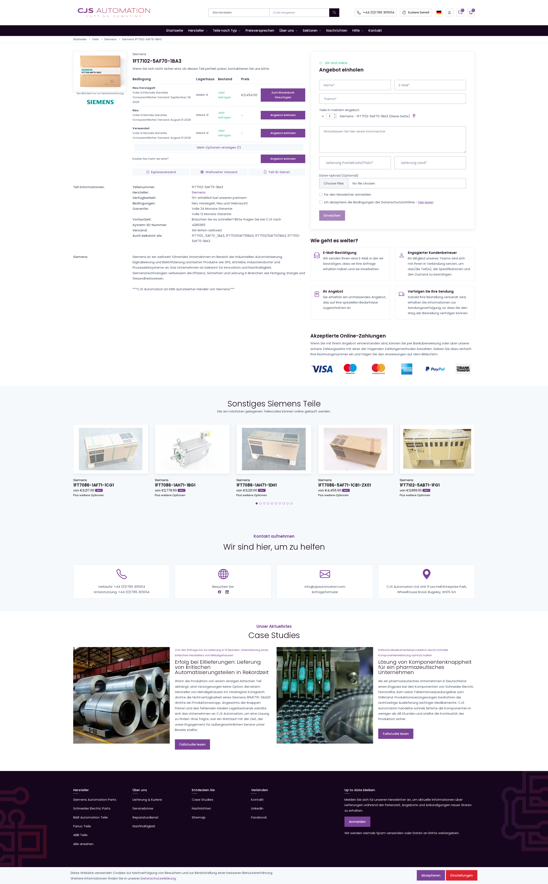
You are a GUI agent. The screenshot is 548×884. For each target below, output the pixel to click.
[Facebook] (220, 592)
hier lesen (425, 202)
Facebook (259, 817)
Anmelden (357, 821)
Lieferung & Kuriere (147, 799)
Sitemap (199, 817)
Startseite (174, 30)
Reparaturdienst (146, 817)
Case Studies (202, 799)
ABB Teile (80, 835)
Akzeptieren (431, 875)
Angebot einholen (283, 115)
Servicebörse (143, 808)
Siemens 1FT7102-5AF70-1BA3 (142, 39)
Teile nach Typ (225, 30)
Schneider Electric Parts (91, 808)
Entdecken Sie (203, 790)
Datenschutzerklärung (158, 878)
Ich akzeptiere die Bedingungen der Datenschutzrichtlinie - (378, 202)
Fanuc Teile (82, 826)
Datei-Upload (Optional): (339, 175)
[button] (439, 12)
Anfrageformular (325, 592)
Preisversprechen (260, 30)
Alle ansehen (83, 844)
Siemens (110, 39)
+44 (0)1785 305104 (129, 586)
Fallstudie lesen (192, 744)
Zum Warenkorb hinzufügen (282, 95)
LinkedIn (257, 808)
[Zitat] (460, 12)
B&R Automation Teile (90, 817)
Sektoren (310, 30)
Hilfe (356, 30)
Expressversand (163, 172)
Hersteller (196, 30)
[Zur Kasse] (471, 12)
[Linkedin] (227, 592)
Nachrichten (336, 30)
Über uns (286, 30)
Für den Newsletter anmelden (347, 194)
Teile (95, 39)
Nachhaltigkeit (144, 826)
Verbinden (259, 790)
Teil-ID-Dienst (279, 172)
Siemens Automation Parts (94, 799)
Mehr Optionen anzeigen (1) (219, 147)
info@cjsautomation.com (325, 586)
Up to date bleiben (359, 790)
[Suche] (334, 12)
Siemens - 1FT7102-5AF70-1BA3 (364, 116)
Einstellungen (461, 875)
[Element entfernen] (413, 116)
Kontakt (375, 30)
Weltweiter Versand (221, 172)
